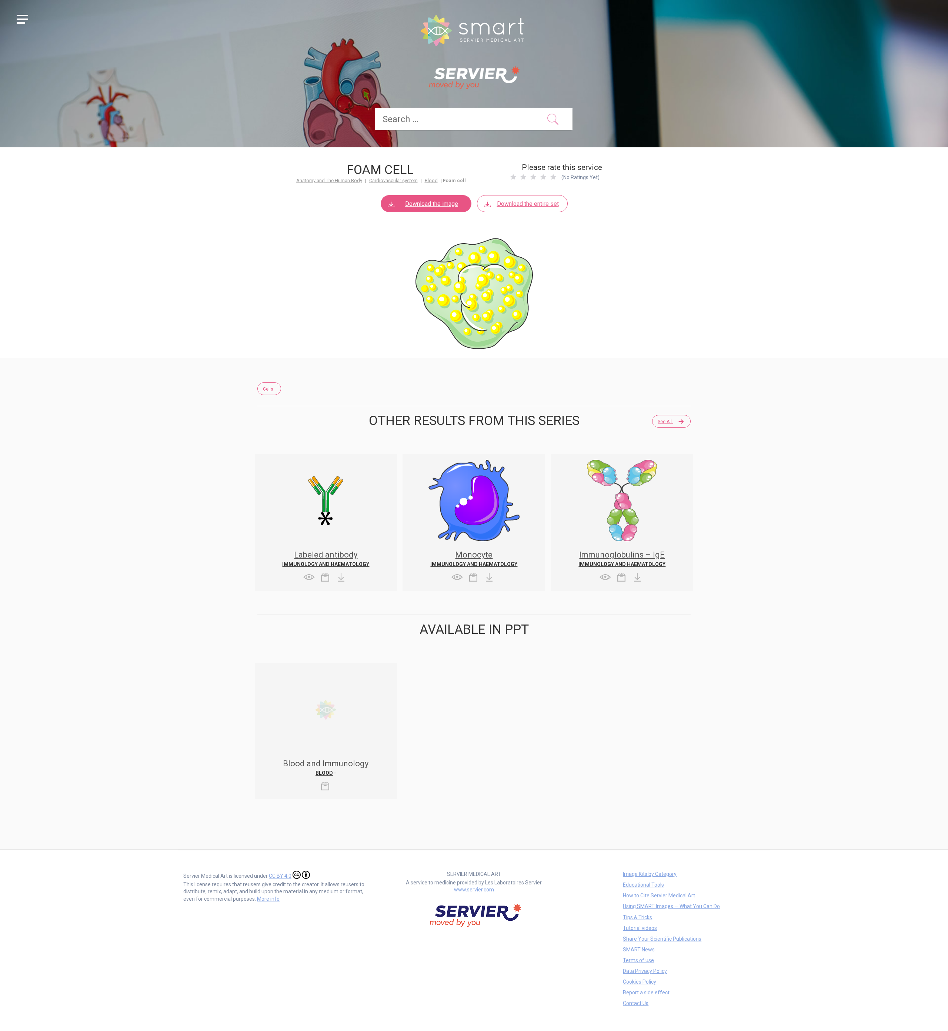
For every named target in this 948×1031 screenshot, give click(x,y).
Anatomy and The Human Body (329, 180)
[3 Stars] (533, 177)
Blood (431, 180)
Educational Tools (643, 885)
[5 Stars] (553, 177)
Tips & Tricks (637, 917)
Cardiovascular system (393, 180)
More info (268, 899)
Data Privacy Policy (645, 971)
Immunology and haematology (325, 564)
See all (665, 421)
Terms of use (638, 960)
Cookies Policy (639, 982)
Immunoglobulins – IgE (622, 554)
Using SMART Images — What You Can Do (671, 906)
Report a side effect (646, 992)
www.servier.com (474, 890)
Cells (268, 389)
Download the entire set (528, 203)
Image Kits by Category (650, 874)
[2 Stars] (523, 177)
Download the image (431, 203)
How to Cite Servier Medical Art (659, 895)
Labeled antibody (325, 554)
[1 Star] (513, 177)
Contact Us (635, 1003)
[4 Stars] (543, 177)
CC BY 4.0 (280, 876)
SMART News (639, 950)
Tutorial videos (640, 928)
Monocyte (474, 554)
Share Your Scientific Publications (662, 939)
